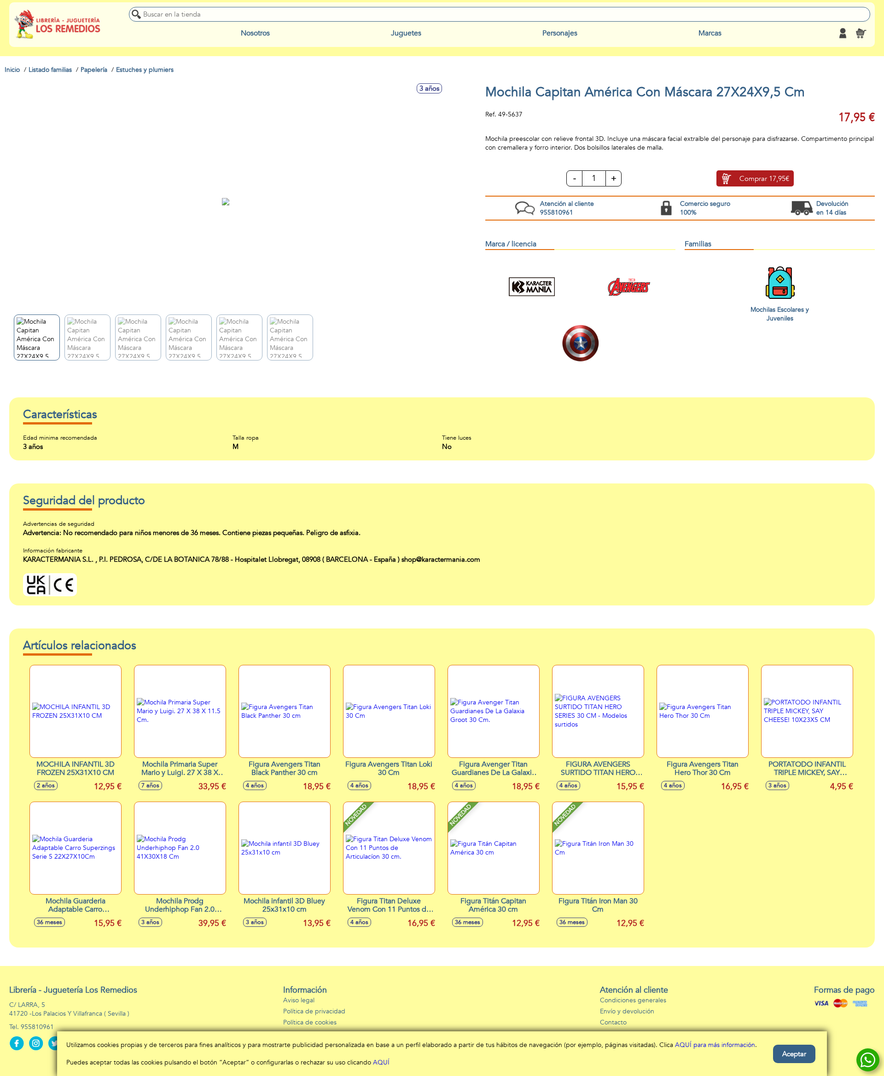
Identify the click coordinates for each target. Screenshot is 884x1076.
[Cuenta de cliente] (842, 33)
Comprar (764, 178)
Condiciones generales (633, 1000)
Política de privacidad (314, 1011)
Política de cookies (310, 1022)
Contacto (613, 1022)
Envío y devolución (627, 1011)
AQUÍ (381, 1062)
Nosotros (255, 33)
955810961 (37, 1027)
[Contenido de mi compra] (861, 33)
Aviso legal (298, 1000)
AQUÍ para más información (715, 1045)
